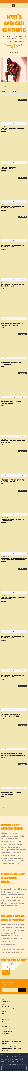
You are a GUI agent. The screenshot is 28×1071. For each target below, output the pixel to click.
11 (11, 807)
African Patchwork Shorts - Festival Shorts (11, 402)
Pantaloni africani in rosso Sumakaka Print (11, 168)
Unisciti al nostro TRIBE (8, 1009)
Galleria (4, 1011)
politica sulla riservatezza (8, 1029)
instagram (13, 53)
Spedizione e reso (6, 1026)
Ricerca (3, 1021)
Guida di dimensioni (7, 1031)
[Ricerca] (22, 5)
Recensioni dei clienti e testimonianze (11, 1036)
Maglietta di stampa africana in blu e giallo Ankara (13, 207)
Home (3, 999)
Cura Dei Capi (5, 1033)
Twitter (15, 53)
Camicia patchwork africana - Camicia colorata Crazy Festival (13, 754)
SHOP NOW (6, 974)
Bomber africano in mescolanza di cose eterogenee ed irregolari (14, 559)
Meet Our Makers (6, 1006)
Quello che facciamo (7, 1002)
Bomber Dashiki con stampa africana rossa (11, 363)
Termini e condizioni (7, 1024)
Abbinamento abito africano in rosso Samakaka (12, 520)
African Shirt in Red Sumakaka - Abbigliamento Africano (12, 324)
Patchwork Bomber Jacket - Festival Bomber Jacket (11, 715)
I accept (14, 1067)
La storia (4, 1004)
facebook (10, 53)
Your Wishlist (5, 1019)
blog (3, 1014)
